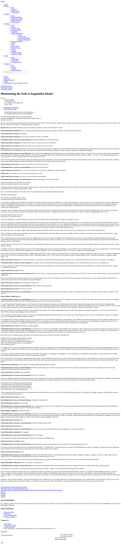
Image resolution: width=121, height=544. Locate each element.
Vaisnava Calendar (9, 517)
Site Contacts (8, 524)
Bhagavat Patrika (9, 512)
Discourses (7, 513)
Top (2, 542)
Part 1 (31, 124)
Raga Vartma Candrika (10, 109)
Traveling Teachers (9, 527)
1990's (12, 99)
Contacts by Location (10, 525)
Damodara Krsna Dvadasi (11, 107)
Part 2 (37, 124)
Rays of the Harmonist (10, 515)
